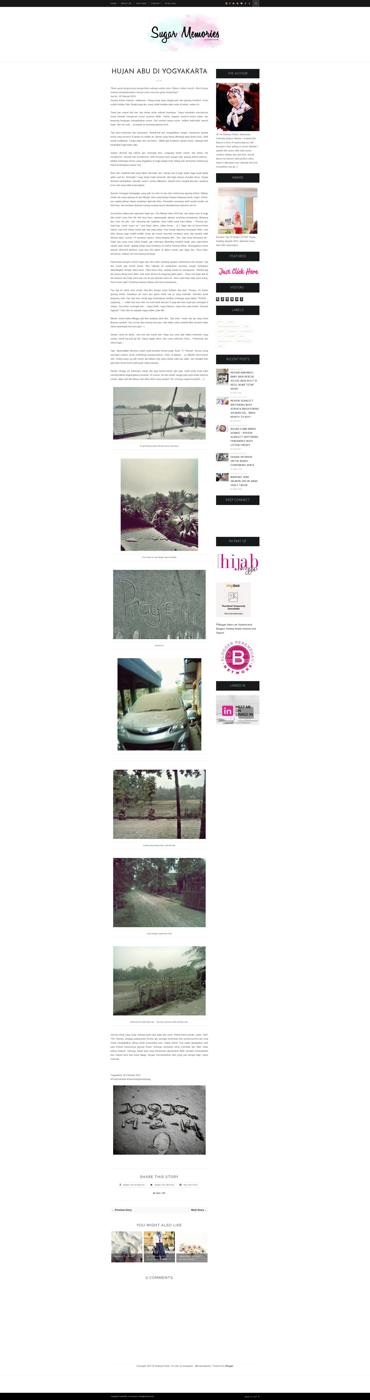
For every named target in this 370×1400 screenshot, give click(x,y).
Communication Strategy (229, 326)
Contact (156, 3)
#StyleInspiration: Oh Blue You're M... (125, 1258)
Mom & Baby (230, 336)
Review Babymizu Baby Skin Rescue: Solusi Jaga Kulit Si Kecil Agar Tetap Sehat (244, 381)
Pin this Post (191, 1185)
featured (232, 331)
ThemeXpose (133, 1396)
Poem (241, 336)
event (246, 326)
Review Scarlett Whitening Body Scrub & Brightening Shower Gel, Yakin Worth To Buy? (245, 409)
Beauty (221, 322)
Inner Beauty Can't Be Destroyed (158, 1258)
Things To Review (243, 341)
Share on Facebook (134, 1185)
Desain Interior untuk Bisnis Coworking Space (242, 461)
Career (230, 322)
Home (113, 3)
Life (163, 1193)
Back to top (251, 1397)
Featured (141, 3)
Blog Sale (170, 3)
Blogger (229, 1366)
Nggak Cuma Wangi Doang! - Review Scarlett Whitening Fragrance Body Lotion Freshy (244, 437)
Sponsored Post (225, 341)
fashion (221, 331)
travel (220, 346)
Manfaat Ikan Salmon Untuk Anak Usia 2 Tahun (244, 481)
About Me (126, 3)
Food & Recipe (246, 331)
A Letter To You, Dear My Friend (189, 1258)
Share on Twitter (164, 1185)
